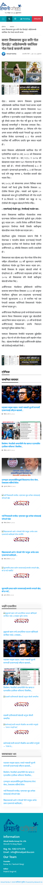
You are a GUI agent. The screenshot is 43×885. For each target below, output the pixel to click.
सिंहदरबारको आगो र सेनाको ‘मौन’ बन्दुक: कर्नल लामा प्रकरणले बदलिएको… (20, 554)
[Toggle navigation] (3, 19)
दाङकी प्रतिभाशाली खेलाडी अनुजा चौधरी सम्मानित (18, 717)
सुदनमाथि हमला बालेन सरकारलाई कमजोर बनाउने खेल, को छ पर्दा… (21, 590)
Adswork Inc (38, 882)
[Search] (9, 19)
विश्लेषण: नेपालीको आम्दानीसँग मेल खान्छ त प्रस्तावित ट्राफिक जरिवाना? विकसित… (21, 445)
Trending (26, 18)
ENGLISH (37, 18)
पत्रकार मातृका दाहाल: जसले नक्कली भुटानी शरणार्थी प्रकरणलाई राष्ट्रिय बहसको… (21, 409)
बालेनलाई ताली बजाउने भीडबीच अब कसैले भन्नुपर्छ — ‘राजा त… (21, 745)
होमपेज (4, 26)
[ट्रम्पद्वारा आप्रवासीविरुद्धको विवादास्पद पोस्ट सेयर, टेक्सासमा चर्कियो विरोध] (21, 466)
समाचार (12, 26)
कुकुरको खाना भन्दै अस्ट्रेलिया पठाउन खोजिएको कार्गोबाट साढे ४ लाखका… (20, 633)
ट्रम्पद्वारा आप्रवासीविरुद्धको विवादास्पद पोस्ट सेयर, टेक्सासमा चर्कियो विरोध (20, 481)
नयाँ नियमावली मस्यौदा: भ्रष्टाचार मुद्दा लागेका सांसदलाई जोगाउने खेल (21, 517)
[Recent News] (15, 19)
